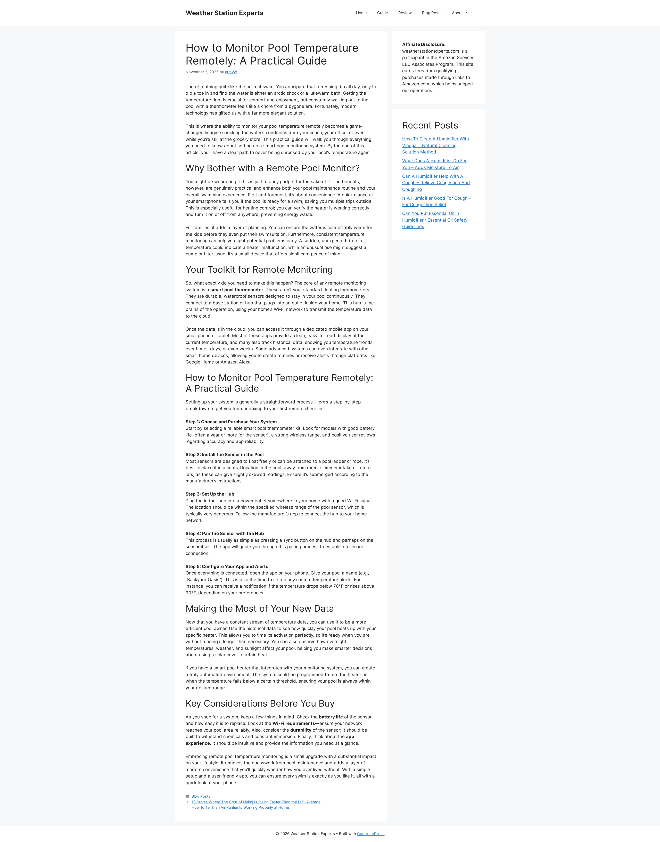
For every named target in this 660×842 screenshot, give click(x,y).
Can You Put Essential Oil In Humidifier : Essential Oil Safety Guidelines (434, 220)
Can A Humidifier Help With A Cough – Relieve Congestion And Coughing (436, 183)
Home (361, 12)
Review (405, 12)
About (457, 12)
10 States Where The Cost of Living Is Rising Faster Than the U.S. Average (256, 802)
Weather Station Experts (224, 13)
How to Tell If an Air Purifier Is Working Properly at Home (240, 807)
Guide (382, 12)
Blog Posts (432, 12)
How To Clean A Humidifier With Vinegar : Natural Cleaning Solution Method (435, 145)
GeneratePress (371, 833)
